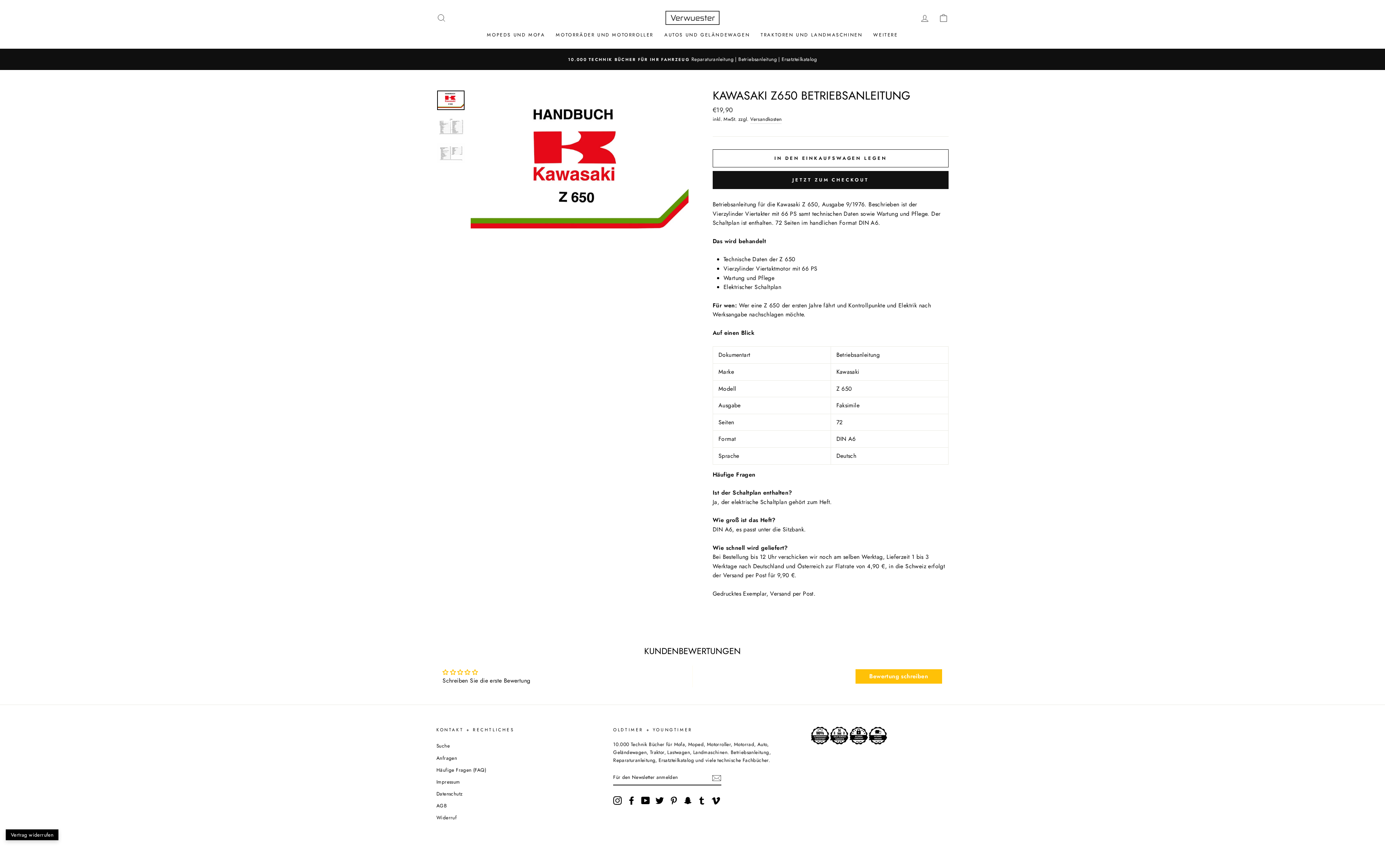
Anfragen (446, 758)
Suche (443, 745)
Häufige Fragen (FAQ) (461, 769)
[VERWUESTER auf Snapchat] (687, 800)
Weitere (885, 34)
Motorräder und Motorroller (605, 34)
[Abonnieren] (716, 777)
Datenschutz (449, 793)
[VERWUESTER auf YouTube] (645, 800)
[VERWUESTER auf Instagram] (617, 800)
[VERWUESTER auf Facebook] (631, 800)
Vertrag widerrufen (32, 834)
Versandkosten (766, 119)
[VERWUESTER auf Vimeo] (716, 800)
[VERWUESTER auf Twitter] (659, 800)
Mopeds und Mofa (516, 34)
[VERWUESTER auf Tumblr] (702, 800)
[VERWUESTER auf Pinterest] (673, 800)
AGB (441, 805)
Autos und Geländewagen (707, 34)
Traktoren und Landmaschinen (811, 34)
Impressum (448, 781)
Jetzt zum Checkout (830, 179)
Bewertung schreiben (898, 676)
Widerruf (446, 817)
